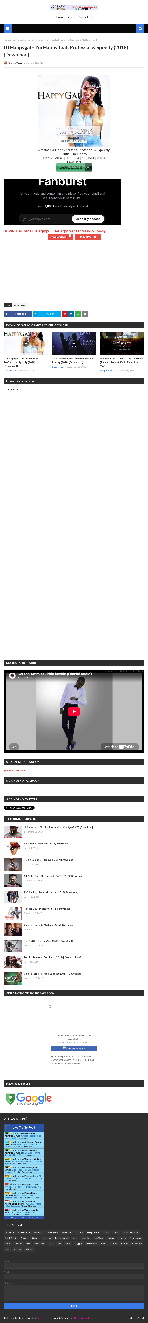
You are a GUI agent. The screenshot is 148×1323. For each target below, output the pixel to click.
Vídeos (17, 1249)
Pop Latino (39, 1243)
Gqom (35, 1238)
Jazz (74, 1238)
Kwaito (122, 1238)
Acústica (9, 1232)
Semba (124, 1243)
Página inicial (10, 39)
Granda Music (15, 62)
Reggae (78, 1243)
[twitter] (131, 1318)
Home (59, 17)
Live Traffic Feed (24, 1127)
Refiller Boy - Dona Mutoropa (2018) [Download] (51, 892)
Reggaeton (91, 1243)
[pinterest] (143, 1318)
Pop (28, 1243)
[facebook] (125, 1318)
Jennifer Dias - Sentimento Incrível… (19, 1196)
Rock (103, 1243)
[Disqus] (74, 517)
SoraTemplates (44, 1318)
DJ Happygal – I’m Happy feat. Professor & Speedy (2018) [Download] (21, 362)
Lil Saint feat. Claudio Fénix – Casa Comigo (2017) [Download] (58, 827)
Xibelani (29, 1249)
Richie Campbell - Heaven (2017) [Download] (49, 859)
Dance (80, 1232)
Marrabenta (136, 1238)
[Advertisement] (74, 274)
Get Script (13, 1218)
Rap (59, 1243)
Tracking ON (34, 1218)
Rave (68, 1243)
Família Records (130, 1232)
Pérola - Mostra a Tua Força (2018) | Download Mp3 (52, 957)
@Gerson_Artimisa (14, 770)
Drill (116, 1232)
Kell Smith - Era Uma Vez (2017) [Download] (48, 941)
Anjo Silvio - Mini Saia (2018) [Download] (46, 843)
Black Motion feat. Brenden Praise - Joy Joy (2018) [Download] (73, 360)
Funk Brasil (10, 1238)
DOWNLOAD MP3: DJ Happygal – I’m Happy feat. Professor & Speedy (55, 231)
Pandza (18, 1243)
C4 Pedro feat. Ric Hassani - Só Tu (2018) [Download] (53, 876)
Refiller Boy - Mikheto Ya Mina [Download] (47, 908)
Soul (7, 1249)
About (71, 17)
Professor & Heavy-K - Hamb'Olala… (22, 1187)
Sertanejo (137, 1243)
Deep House (24, 39)
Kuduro (110, 1238)
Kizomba (85, 1238)
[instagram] (138, 1318)
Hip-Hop (47, 1238)
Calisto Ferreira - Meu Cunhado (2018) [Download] (52, 973)
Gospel (24, 1238)
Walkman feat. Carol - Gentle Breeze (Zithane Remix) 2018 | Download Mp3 (122, 362)
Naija (7, 1243)
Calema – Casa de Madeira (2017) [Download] (49, 924)
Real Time (23, 1218)
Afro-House (24, 1232)
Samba (113, 1243)
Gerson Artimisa (82, 1318)
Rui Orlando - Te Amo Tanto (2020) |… (23, 1177)
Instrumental (61, 1238)
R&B (51, 1243)
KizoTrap (98, 1238)
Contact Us (85, 17)
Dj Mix (107, 1232)
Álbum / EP (52, 1232)
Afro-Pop (38, 1232)
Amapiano (67, 1232)
